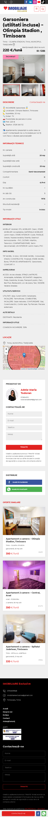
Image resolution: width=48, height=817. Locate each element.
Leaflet (23, 369)
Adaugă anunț (9, 721)
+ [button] (6, 349)
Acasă (5, 709)
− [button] (6, 352)
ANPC (5, 727)
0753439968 (5, 2)
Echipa (6, 715)
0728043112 (25, 397)
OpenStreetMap (32, 369)
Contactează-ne (37, 102)
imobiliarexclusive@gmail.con (11, 2)
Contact (6, 718)
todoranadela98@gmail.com (31, 399)
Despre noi (7, 712)
